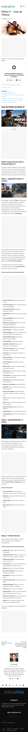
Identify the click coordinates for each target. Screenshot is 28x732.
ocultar (8, 91)
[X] (15, 678)
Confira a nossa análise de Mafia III (11, 84)
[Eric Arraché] (14, 657)
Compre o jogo (6, 87)
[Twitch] (16, 685)
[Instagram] (12, 678)
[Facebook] (10, 678)
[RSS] (13, 685)
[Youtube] (17, 678)
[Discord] (2, 685)
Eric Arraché (5, 18)
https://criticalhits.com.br (14, 666)
